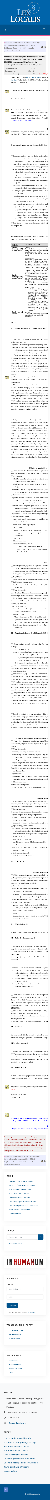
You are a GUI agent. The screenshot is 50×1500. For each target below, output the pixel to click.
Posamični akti (14, 1338)
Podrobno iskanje (15, 1243)
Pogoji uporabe (15, 1364)
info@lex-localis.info (17, 1423)
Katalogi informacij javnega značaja (22, 1185)
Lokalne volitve (15, 1213)
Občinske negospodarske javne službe (23, 1205)
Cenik (11, 1372)
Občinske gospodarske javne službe (22, 1201)
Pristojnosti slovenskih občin (20, 1189)
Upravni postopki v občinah (19, 1197)
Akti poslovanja (15, 1334)
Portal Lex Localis (16, 1368)
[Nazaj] (45, 47)
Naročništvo (13, 1360)
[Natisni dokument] (42, 47)
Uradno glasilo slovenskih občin (21, 1181)
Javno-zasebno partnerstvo (19, 1210)
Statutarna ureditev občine (19, 1193)
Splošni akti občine (16, 1330)
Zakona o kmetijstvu (33, 77)
